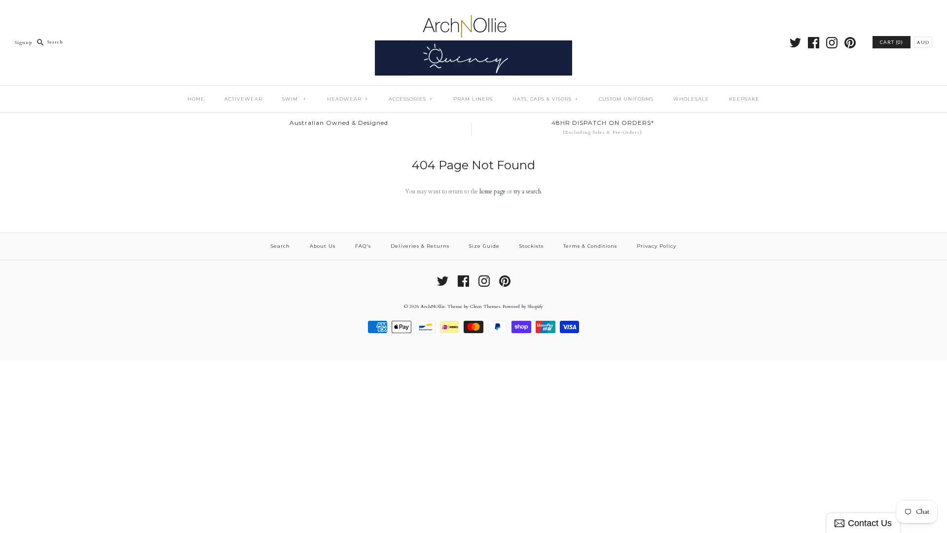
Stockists (531, 246)
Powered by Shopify (523, 306)
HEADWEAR (347, 99)
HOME (196, 99)
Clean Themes (485, 306)
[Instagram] (832, 42)
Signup (23, 41)
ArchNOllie (433, 306)
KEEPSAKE (744, 99)
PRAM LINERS (473, 99)
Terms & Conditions (590, 246)
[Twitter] (795, 42)
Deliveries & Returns (420, 246)
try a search (527, 191)
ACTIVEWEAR (243, 99)
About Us (322, 246)
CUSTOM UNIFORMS (626, 99)
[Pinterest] (850, 42)
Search (280, 246)
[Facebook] (813, 42)
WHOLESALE (691, 99)
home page (492, 191)
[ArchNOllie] (473, 14)
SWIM (294, 99)
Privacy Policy (656, 246)
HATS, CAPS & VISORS (545, 99)
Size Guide (484, 246)
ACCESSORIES (411, 99)
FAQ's (363, 246)
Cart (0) (891, 42)
